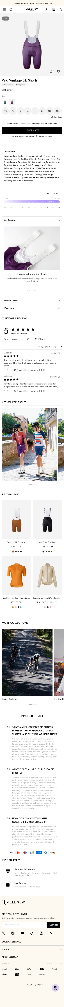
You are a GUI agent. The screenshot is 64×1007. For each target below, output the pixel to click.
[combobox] (53, 346)
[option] (32, 45)
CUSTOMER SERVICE (11, 942)
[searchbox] (13, 339)
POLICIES (6, 949)
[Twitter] (3, 933)
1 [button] (30, 484)
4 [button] (34, 290)
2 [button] (29, 290)
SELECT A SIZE (32, 130)
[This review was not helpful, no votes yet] (15, 370)
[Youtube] (22, 933)
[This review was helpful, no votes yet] (5, 370)
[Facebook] (12, 933)
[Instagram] (41, 933)
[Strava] (50, 933)
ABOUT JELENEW (10, 957)
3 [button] (35, 484)
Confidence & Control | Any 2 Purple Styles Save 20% (32, 3)
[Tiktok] (31, 933)
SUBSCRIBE (53, 925)
